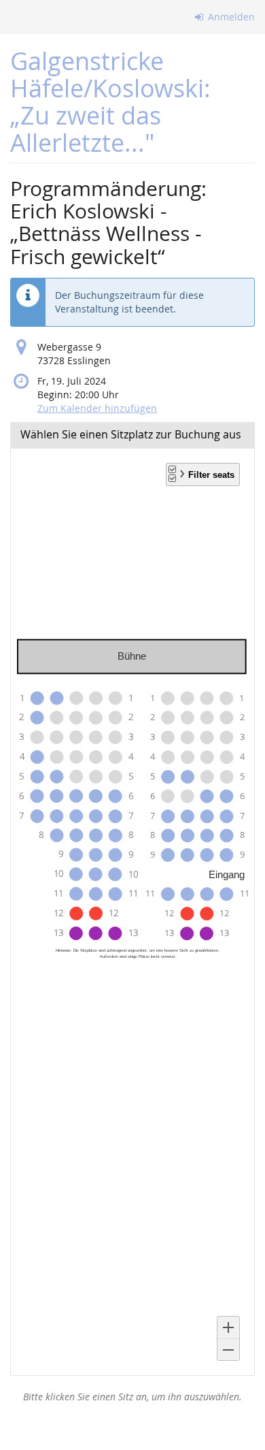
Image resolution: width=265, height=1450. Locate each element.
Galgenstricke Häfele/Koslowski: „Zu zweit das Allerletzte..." (110, 101)
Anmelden (230, 16)
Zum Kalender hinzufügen (97, 408)
